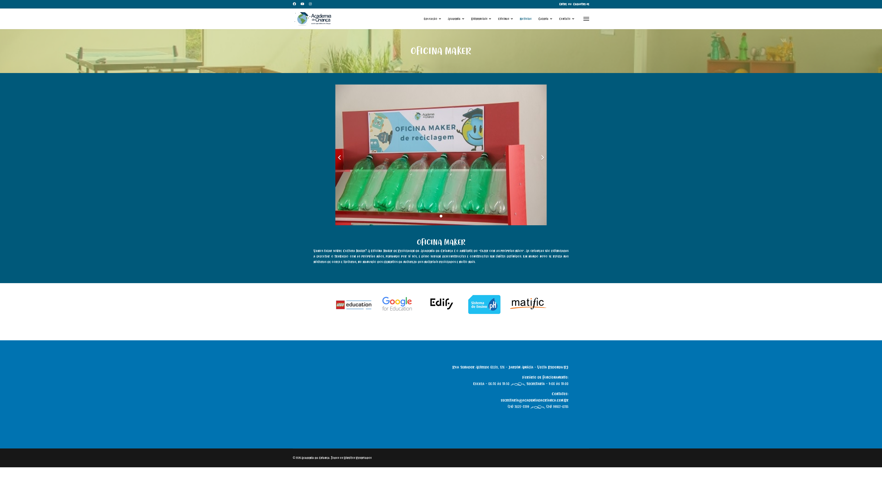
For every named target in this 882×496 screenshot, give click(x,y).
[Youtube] (302, 4)
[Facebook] (294, 4)
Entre (563, 4)
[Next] (542, 155)
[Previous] (340, 155)
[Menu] (586, 18)
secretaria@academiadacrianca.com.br (534, 400)
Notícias (525, 19)
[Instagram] (310, 4)
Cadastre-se (581, 4)
